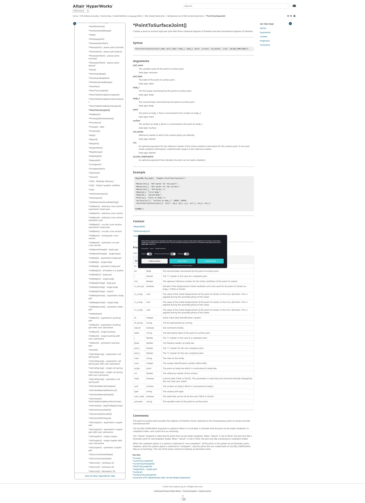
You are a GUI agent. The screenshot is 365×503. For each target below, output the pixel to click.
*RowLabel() (94, 160)
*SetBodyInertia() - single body (103, 302)
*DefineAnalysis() (141, 231)
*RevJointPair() (96, 147)
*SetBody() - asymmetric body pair (105, 258)
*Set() (91, 189)
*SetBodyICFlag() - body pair (102, 283)
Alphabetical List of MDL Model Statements (185, 16)
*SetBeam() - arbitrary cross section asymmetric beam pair (106, 208)
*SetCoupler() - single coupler (103, 436)
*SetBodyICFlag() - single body (103, 287)
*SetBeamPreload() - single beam (105, 253)
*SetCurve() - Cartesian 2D (101, 462)
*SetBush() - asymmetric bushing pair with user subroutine (105, 326)
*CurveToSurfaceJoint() (143, 463)
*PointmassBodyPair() (99, 78)
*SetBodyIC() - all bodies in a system (106, 270)
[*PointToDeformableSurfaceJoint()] (288, 16)
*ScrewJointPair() (97, 168)
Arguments (265, 32)
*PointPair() (94, 86)
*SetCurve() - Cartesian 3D (101, 467)
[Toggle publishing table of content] (74, 23)
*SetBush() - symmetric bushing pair (104, 344)
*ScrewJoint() (95, 164)
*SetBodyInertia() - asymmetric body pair (106, 297)
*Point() (92, 69)
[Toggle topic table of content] (290, 23)
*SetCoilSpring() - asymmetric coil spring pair (105, 356)
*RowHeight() (95, 156)
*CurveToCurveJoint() (142, 460)
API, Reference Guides (89, 16)
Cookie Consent (205, 491)
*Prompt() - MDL (96, 127)
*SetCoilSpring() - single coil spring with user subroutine (106, 374)
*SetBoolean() (95, 313)
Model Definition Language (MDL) (127, 16)
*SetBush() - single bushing (102, 331)
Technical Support (190, 491)
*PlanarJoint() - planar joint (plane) (105, 51)
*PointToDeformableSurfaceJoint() (105, 106)
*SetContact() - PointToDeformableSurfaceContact (105, 400)
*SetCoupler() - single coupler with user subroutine (105, 442)
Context (263, 36)
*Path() (92, 34)
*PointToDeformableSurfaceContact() (106, 100)
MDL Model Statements (155, 16)
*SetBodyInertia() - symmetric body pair (105, 308)
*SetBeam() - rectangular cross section (103, 237)
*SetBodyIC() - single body (101, 278)
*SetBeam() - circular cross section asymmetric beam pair (105, 226)
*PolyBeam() (95, 114)
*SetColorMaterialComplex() (102, 386)
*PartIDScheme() (97, 26)
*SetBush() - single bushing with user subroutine (104, 337)
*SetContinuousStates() (100, 409)
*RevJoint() (94, 143)
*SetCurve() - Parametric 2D (102, 471)
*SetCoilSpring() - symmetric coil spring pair (104, 381)
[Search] (288, 6)
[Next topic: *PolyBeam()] (291, 16)
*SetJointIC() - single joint (144, 469)
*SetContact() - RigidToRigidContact (106, 405)
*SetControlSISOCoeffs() (100, 414)
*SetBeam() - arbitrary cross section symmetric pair (106, 219)
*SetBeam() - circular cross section (105, 231)
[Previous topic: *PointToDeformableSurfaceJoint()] (288, 16)
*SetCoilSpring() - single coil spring (106, 368)
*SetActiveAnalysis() (98, 193)
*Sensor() (93, 177)
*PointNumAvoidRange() (100, 82)
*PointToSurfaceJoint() (215, 16)
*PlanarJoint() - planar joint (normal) (106, 47)
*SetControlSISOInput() (100, 418)
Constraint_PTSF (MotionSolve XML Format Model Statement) (161, 477)
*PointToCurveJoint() (98, 90)
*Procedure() (95, 122)
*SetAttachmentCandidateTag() (104, 202)
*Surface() (137, 472)
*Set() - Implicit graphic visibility (104, 185)
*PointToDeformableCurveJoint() (104, 94)
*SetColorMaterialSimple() (101, 394)
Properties (265, 40)
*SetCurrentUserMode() (100, 458)
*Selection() (94, 172)
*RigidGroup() (95, 152)
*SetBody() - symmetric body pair (104, 266)
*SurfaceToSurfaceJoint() (144, 474)
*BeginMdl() (139, 226)
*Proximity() (94, 131)
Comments (265, 45)
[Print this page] (295, 16)
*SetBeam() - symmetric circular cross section (104, 244)
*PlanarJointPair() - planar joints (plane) (104, 64)
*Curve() (136, 458)
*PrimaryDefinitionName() (101, 118)
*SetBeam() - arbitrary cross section (106, 213)
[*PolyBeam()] (291, 16)
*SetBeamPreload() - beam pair (104, 249)
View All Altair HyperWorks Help (100, 476)
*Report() (93, 139)
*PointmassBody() (97, 73)
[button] (87, 26)
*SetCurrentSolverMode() (101, 454)
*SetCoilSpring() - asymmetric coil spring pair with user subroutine (105, 363)
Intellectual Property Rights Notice (167, 491)
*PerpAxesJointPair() (98, 43)
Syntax (263, 28)
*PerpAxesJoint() (96, 39)
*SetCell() (93, 349)
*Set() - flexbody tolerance (101, 181)
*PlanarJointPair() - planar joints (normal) (104, 57)
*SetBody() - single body (100, 262)
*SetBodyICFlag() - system (101, 291)
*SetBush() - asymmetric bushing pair (105, 319)
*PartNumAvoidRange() (100, 30)
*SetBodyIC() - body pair (100, 274)
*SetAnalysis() (95, 198)
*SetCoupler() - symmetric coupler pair (105, 449)
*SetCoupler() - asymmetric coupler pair (106, 424)
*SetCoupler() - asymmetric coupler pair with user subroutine (106, 431)
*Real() (92, 135)
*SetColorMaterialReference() (103, 390)
